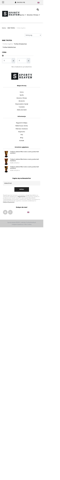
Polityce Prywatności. (9, 202)
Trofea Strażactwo (20, 44)
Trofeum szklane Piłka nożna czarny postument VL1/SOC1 (24, 152)
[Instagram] (10, 212)
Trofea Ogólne (8, 44)
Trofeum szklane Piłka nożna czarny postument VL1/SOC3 (24, 167)
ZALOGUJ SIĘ (21, 2)
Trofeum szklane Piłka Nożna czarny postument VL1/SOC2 (24, 160)
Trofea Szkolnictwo (9, 47)
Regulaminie (21, 196)
